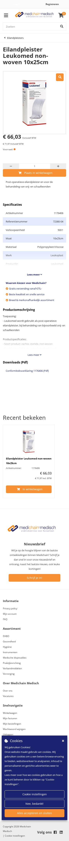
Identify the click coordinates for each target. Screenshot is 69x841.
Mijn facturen (10, 718)
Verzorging (9, 673)
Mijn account (9, 613)
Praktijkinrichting (12, 663)
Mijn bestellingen (12, 723)
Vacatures (8, 696)
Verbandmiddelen (12, 668)
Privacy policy (10, 608)
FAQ (5, 619)
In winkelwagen (33, 489)
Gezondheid (9, 641)
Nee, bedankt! (34, 803)
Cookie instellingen (34, 794)
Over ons (7, 690)
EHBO (6, 636)
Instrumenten (10, 652)
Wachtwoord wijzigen (14, 729)
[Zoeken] (62, 26)
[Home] (34, 15)
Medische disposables (14, 657)
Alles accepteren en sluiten (34, 813)
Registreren (52, 4)
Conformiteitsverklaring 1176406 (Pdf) (27, 370)
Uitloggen (8, 734)
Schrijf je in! (34, 578)
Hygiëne (7, 647)
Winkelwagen (10, 713)
